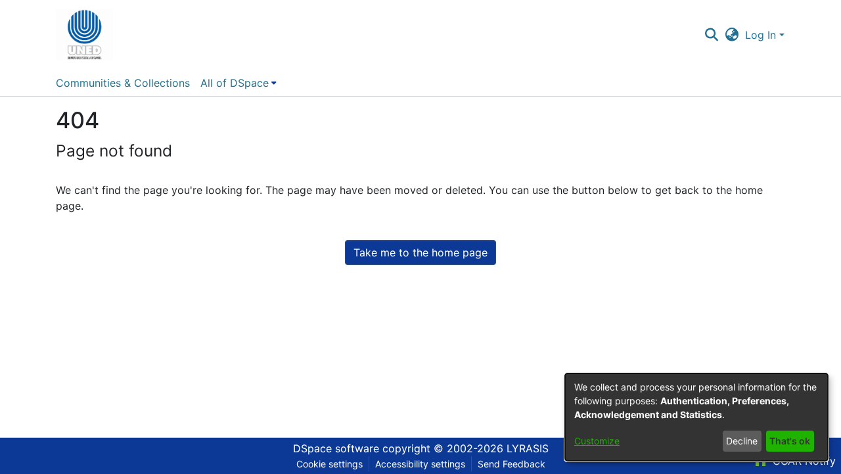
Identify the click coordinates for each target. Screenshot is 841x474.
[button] (84, 34)
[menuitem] (238, 83)
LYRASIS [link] (528, 448)
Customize (597, 440)
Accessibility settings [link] (420, 463)
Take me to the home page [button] (420, 252)
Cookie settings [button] (329, 463)
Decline (742, 440)
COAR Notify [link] (802, 460)
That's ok (789, 440)
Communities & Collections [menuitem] (123, 82)
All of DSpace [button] (234, 82)
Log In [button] (762, 34)
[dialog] (696, 417)
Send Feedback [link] (511, 463)
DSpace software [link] (336, 448)
